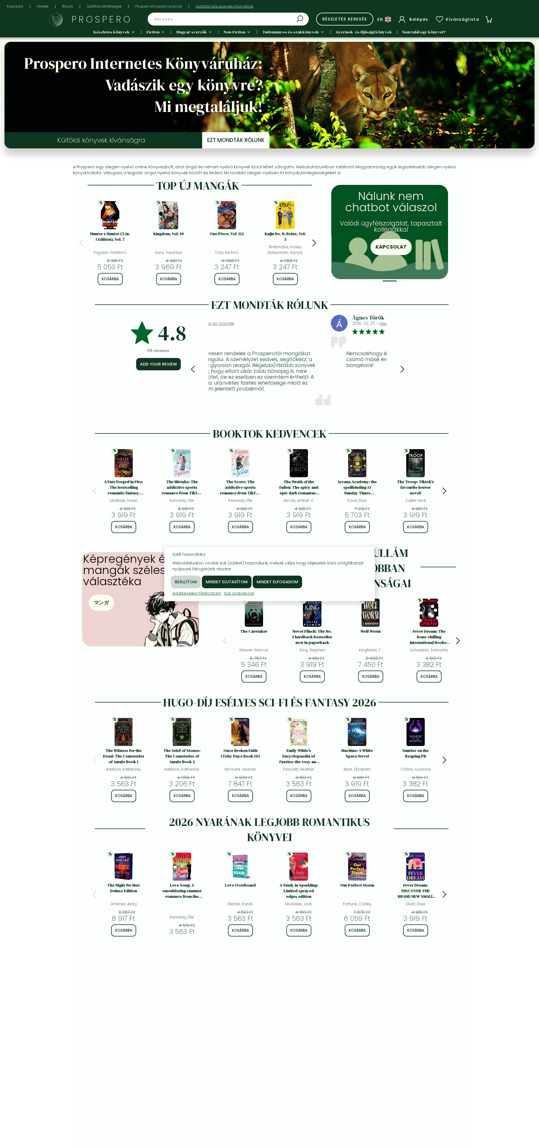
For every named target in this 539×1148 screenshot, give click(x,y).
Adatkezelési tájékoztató (196, 593)
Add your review (158, 364)
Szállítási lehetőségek (104, 6)
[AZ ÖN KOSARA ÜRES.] (488, 19)
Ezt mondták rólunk (235, 140)
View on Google (273, 323)
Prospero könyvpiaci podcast (158, 6)
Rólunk (67, 6)
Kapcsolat (15, 6)
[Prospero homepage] (56, 19)
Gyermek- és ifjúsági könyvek (364, 32)
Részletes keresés (344, 19)
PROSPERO (102, 19)
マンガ (101, 602)
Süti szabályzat (239, 593)
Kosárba (110, 279)
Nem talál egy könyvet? (424, 32)
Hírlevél (42, 6)
